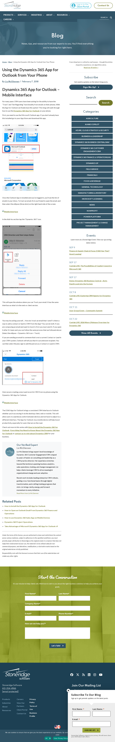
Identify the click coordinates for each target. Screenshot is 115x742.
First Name (30, 593)
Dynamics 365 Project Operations (18, 522)
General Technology (92, 187)
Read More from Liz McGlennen (28, 493)
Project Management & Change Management (92, 224)
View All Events (89, 333)
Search (91, 97)
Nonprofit (92, 211)
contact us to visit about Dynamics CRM (31, 433)
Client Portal (22, 710)
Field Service (92, 169)
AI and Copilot (92, 124)
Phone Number (65, 613)
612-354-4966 (9, 688)
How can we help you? (35, 623)
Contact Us (103, 5)
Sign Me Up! (89, 87)
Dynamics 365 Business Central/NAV (92, 142)
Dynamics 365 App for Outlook (26, 111)
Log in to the (83, 5)
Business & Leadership (92, 136)
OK (46, 738)
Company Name (32, 603)
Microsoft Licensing (92, 199)
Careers (7, 20)
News (92, 205)
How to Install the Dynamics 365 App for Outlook (24, 506)
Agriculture (92, 118)
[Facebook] (71, 674)
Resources (62, 15)
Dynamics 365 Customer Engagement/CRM (92, 149)
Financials (92, 175)
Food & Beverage (92, 181)
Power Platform (92, 217)
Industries (36, 15)
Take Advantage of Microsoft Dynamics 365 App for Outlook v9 (31, 526)
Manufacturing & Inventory (92, 193)
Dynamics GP (92, 163)
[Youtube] (100, 674)
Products (8, 15)
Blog (10, 62)
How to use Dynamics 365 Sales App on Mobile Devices (27, 518)
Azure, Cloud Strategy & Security (92, 130)
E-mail (28, 613)
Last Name (63, 593)
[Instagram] (94, 674)
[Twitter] (77, 674)
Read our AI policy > (91, 67)
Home (4, 62)
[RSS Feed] (83, 674)
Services (22, 15)
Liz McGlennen (12, 82)
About (49, 15)
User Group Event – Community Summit (85, 311)
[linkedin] (89, 674)
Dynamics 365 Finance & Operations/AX (92, 157)
